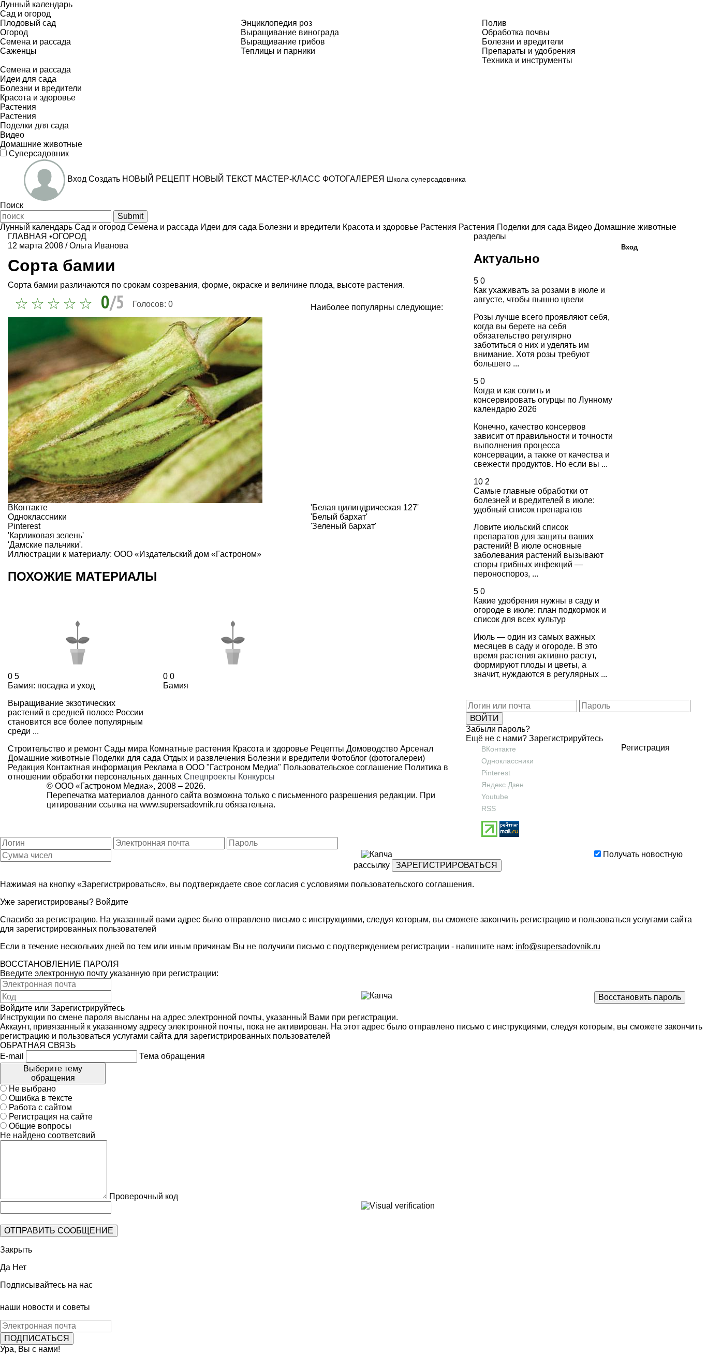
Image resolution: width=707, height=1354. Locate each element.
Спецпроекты (210, 776)
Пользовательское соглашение (343, 767)
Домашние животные (49, 758)
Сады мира (125, 748)
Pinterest (495, 773)
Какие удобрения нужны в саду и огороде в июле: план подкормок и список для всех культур (540, 610)
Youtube (494, 796)
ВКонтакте (498, 749)
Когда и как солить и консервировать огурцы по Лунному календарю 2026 (543, 400)
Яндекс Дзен (502, 785)
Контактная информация (94, 767)
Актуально (507, 259)
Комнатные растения (189, 748)
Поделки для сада (125, 758)
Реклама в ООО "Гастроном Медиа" (212, 767)
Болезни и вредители (287, 758)
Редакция (26, 767)
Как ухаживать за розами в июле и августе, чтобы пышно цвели (539, 295)
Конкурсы (256, 776)
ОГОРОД (69, 236)
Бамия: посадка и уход (51, 685)
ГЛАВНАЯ (27, 236)
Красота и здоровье (269, 748)
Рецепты (326, 748)
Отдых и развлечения (203, 758)
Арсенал (415, 748)
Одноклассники (507, 761)
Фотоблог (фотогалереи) (377, 758)
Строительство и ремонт (55, 748)
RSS (488, 808)
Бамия (175, 685)
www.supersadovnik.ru (181, 804)
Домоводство (371, 748)
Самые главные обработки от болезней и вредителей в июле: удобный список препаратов (534, 500)
